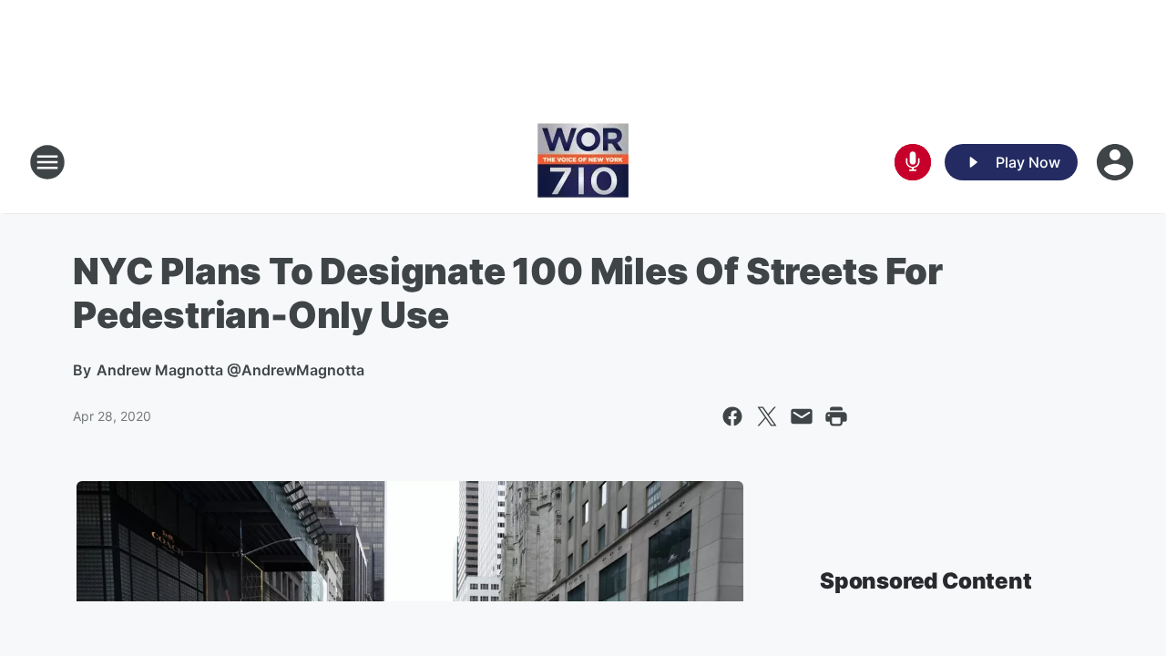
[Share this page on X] (767, 416)
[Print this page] (836, 416)
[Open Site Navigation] (47, 162)
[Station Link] (583, 162)
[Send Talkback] (913, 162)
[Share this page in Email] (801, 416)
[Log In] (1117, 162)
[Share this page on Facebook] (732, 416)
